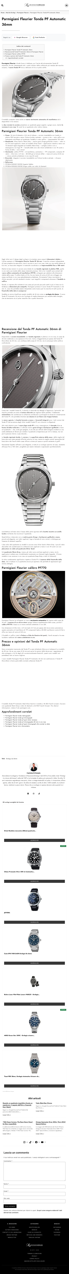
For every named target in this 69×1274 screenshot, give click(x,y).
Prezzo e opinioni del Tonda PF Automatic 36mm (19, 56)
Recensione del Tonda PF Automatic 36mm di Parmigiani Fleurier (23, 52)
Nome (6, 1184)
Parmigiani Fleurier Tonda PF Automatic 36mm (18, 50)
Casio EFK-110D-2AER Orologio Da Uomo (18, 954)
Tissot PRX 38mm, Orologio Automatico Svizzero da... (22, 1076)
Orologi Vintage (34, 1237)
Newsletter (12, 1237)
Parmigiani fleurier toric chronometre (17, 726)
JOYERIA (7, 913)
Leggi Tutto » (7, 1115)
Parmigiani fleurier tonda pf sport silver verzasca (21, 720)
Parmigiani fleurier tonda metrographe (17, 716)
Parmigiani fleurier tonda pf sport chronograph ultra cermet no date (27, 724)
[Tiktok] (39, 793)
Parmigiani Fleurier (23, 12)
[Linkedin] (28, 793)
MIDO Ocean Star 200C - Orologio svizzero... (19, 1035)
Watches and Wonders (34, 1235)
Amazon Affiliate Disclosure (34, 1261)
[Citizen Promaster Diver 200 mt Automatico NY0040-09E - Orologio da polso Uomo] (34, 858)
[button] (66, 5)
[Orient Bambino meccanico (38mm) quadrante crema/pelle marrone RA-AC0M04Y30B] (34, 818)
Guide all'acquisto (34, 1232)
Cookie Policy (34, 1258)
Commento (8, 1161)
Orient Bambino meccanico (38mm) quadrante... (20, 831)
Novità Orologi (34, 1227)
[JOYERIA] (34, 899)
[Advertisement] (33, 244)
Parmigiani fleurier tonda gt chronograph (18, 718)
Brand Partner (12, 1235)
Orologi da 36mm (11, 759)
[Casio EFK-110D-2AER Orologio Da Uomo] (34, 940)
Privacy (34, 1256)
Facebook (57, 1232)
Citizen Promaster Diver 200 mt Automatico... (19, 872)
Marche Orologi (11, 12)
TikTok (57, 1229)
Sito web (7, 1198)
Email (6, 1191)
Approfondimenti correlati (14, 58)
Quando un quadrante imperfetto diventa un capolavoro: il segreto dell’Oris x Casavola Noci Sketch (17, 1105)
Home (2, 12)
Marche (34, 1229)
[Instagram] (33, 793)
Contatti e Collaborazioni (12, 1232)
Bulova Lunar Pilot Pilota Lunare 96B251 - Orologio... (22, 995)
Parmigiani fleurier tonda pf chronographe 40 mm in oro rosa (25, 722)
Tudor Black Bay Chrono (44, 1103)
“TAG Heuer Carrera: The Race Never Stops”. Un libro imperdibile (18, 1123)
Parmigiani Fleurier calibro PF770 (14, 54)
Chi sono (12, 1227)
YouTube (57, 1235)
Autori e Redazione (12, 1229)
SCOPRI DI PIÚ (35, 840)
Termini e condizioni (34, 1253)
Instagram (57, 1227)
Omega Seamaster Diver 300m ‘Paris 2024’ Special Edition (51, 1123)
